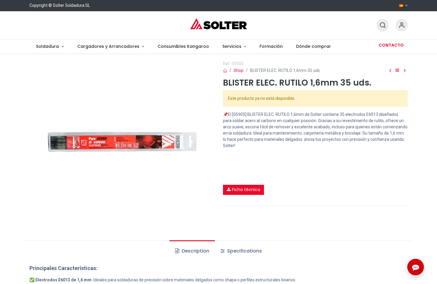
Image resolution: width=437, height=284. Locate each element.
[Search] (383, 25)
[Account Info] (402, 25)
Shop (238, 70)
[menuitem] (49, 46)
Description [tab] (194, 250)
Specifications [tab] (244, 250)
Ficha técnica (245, 190)
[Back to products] (397, 70)
